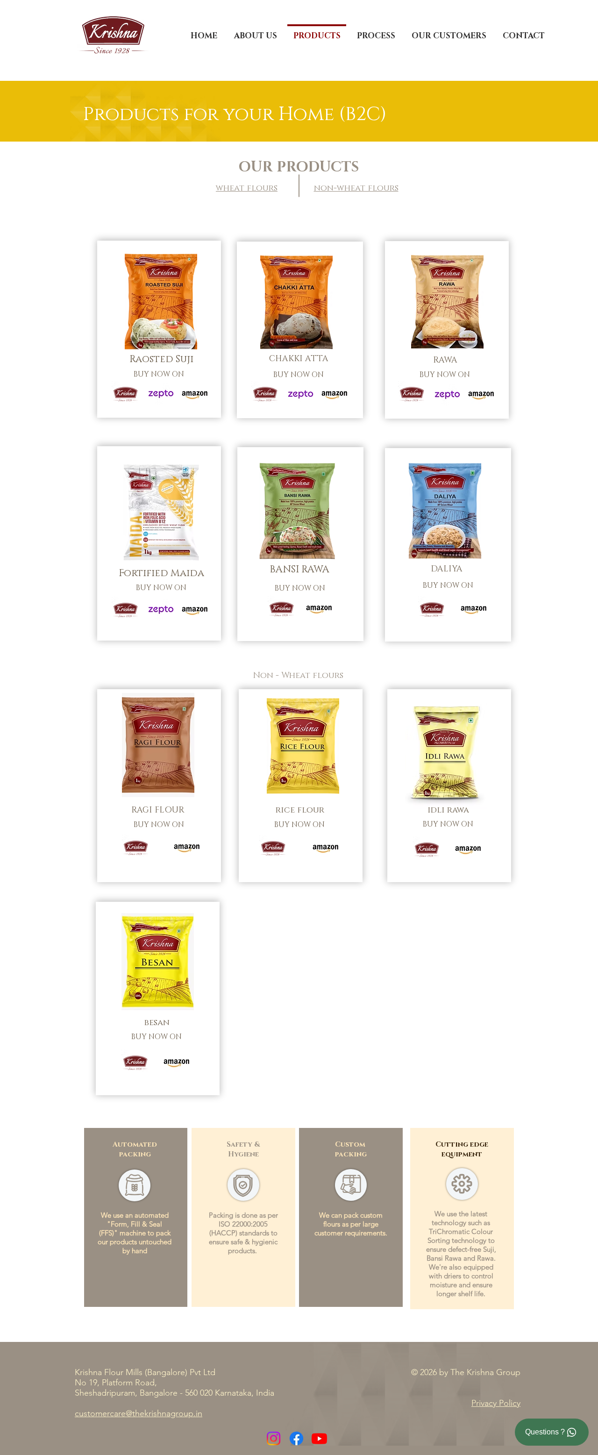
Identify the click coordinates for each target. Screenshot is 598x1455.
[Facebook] (296, 1438)
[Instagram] (273, 1438)
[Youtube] (319, 1438)
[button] (376, 31)
